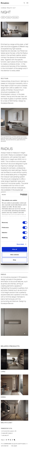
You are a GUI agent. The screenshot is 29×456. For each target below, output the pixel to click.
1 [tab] (24, 333)
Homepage (3, 8)
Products (9, 8)
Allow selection (14, 254)
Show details (20, 244)
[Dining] (14, 386)
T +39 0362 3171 (5, 435)
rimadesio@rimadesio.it (7, 433)
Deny (14, 260)
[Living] (14, 361)
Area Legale (14, 446)
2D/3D (3, 17)
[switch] (25, 227)
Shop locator (15, 17)
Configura (8, 17)
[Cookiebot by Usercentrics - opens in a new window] (20, 195)
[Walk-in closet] (14, 412)
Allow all (14, 249)
